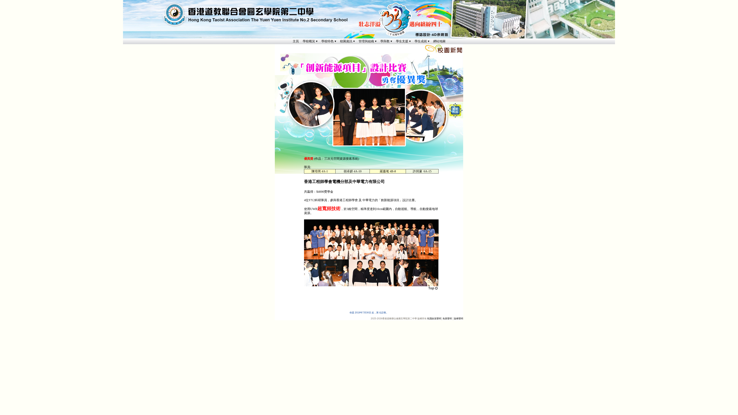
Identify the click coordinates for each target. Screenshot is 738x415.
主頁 (296, 41)
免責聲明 (447, 318)
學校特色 (327, 41)
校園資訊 (346, 41)
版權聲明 (458, 318)
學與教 (385, 41)
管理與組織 (366, 41)
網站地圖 (439, 41)
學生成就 (421, 41)
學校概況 (309, 41)
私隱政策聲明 (434, 318)
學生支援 (402, 41)
